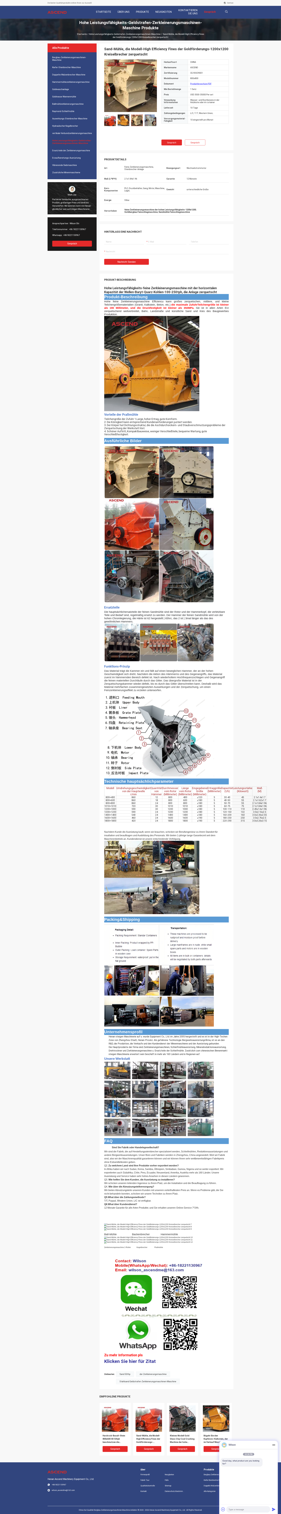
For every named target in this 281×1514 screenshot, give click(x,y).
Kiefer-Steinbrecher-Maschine (66, 67)
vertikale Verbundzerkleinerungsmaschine (72, 133)
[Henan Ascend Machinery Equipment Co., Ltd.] (57, 12)
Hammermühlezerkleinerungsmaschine (71, 82)
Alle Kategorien (210, 1491)
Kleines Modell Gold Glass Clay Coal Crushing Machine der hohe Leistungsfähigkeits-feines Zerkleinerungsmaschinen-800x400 (182, 1439)
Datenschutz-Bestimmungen (174, 1491)
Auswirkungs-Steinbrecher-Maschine (69, 118)
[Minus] (273, 1445)
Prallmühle (158, 1247)
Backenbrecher (146, 1234)
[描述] (226, 11)
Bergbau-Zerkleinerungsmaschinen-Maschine (69, 58)
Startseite (82, 34)
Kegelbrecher (145, 1247)
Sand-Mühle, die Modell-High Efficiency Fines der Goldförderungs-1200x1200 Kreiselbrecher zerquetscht (148, 1439)
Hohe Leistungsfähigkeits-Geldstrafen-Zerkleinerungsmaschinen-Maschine (125, 34)
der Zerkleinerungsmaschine (153, 1374)
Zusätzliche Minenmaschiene (66, 172)
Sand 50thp (125, 1374)
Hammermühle (169, 1234)
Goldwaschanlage (60, 89)
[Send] (273, 1509)
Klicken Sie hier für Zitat (130, 1361)
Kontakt (143, 1491)
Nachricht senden (126, 261)
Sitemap (168, 1486)
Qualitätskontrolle (147, 1486)
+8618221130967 (71, 235)
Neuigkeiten (169, 1475)
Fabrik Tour (144, 1480)
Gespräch (72, 243)
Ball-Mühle (110, 1234)
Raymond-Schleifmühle (63, 111)
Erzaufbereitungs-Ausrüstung (66, 158)
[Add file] (223, 1509)
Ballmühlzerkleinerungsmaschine (68, 104)
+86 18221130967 (77, 229)
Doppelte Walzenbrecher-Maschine (68, 75)
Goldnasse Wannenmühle (64, 96)
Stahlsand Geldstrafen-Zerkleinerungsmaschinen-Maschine (148, 1381)
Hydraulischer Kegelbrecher (65, 126)
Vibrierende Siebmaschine (64, 165)
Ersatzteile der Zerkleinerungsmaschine (71, 150)
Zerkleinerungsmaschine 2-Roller (120, 1247)
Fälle (166, 1480)
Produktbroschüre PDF (200, 84)
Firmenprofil (145, 1475)
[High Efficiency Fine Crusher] (130, 85)
